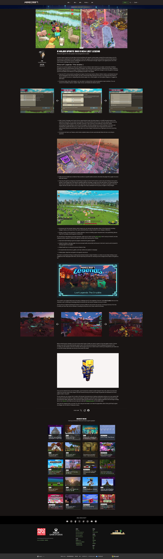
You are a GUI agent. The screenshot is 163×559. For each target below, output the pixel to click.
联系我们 (94, 543)
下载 (93, 542)
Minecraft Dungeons (79, 533)
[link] (67, 521)
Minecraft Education (79, 536)
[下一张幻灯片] (105, 100)
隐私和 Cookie (63, 556)
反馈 (93, 538)
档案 (93, 547)
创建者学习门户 (78, 540)
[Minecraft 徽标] (31, 2)
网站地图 (94, 540)
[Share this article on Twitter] (81, 410)
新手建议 (94, 535)
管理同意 (46, 540)
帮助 (93, 537)
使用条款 (76, 556)
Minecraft (77, 530)
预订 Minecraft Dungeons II (82, 7)
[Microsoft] (115, 556)
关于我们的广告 (84, 556)
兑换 (93, 548)
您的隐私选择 (100, 556)
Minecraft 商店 (95, 532)
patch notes (98, 236)
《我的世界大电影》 (79, 545)
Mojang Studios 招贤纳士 (80, 542)
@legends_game (90, 401)
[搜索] (131, 2)
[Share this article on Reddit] (85, 410)
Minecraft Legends (79, 535)
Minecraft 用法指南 (40, 540)
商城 (93, 530)
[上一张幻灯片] (57, 100)
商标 (80, 556)
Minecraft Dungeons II (80, 532)
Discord (64, 401)
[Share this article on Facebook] (88, 410)
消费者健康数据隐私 (70, 556)
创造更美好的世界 (79, 543)
